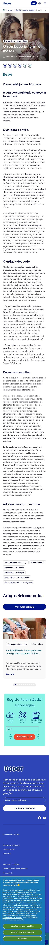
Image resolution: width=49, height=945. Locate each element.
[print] (25, 66)
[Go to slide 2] (17, 684)
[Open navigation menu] (45, 3)
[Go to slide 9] (31, 684)
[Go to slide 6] (25, 684)
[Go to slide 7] (27, 684)
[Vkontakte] (15, 66)
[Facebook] (5, 66)
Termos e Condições (11, 864)
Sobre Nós (7, 854)
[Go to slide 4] (21, 684)
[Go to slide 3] (19, 684)
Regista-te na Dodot (11, 845)
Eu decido (22, 939)
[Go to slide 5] (23, 684)
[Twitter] (10, 66)
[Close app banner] (45, 935)
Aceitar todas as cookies (22, 926)
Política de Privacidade (26, 909)
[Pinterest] (20, 66)
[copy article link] (30, 66)
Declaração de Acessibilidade (15, 869)
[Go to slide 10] (33, 684)
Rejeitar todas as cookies (22, 932)
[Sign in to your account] (39, 3)
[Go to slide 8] (29, 684)
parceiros (6, 892)
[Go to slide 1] (15, 684)
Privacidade (8, 873)
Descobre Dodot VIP (11, 835)
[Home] (7, 3)
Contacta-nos (8, 850)
